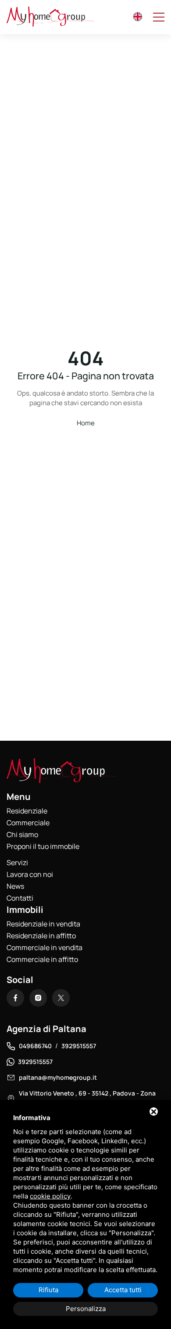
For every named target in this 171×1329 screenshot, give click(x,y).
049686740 (35, 1046)
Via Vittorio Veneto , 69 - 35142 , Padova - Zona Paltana (87, 1098)
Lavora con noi (30, 874)
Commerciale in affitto (42, 959)
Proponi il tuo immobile (43, 846)
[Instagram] (38, 998)
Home (86, 423)
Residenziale (27, 811)
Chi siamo (22, 834)
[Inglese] (137, 16)
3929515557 (78, 1046)
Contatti (20, 898)
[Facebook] (15, 998)
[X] (61, 998)
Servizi (17, 862)
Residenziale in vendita (43, 924)
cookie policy (50, 1196)
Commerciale (28, 822)
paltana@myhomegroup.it (58, 1077)
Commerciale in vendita (44, 947)
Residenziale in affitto (41, 935)
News (15, 886)
